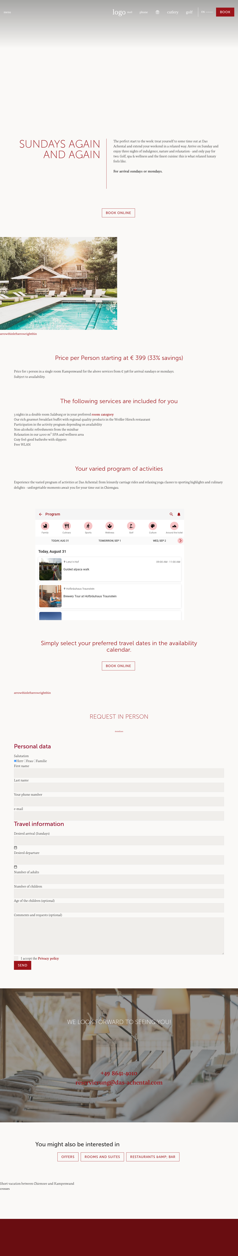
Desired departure (26, 852)
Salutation (21, 755)
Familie (41, 760)
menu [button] (7, 12)
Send (22, 965)
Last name (21, 780)
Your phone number (28, 794)
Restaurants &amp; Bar (153, 1157)
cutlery (172, 12)
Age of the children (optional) (34, 900)
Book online (118, 213)
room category (103, 414)
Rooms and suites (102, 1157)
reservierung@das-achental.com (119, 1082)
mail (129, 12)
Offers (68, 1157)
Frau (29, 760)
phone (144, 12)
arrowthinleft (8, 334)
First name (21, 765)
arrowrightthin (27, 334)
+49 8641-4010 (119, 1072)
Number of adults (26, 872)
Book (225, 12)
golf (189, 12)
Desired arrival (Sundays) (32, 833)
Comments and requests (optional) (38, 914)
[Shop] (157, 12)
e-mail (18, 808)
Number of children (28, 886)
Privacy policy (48, 958)
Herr (19, 760)
